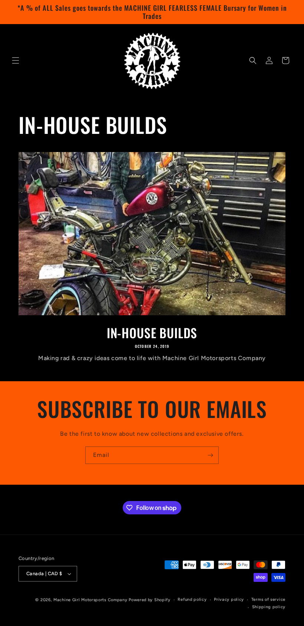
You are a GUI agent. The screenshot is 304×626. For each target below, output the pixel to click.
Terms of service (268, 599)
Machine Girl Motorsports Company (90, 599)
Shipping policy (269, 606)
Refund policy (192, 599)
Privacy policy (229, 599)
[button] (15, 60)
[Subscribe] (210, 455)
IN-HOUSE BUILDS (152, 332)
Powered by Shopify (150, 599)
